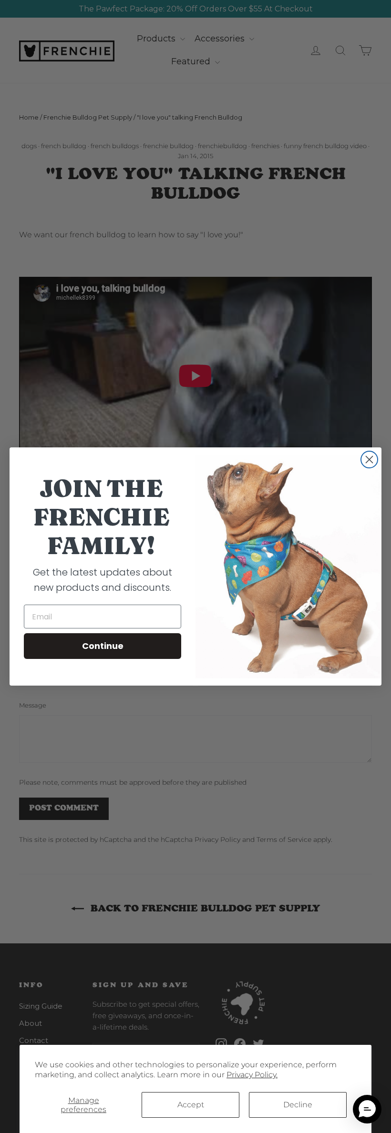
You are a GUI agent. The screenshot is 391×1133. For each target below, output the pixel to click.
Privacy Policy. (252, 1074)
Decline (297, 1104)
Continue (102, 646)
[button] (367, 1109)
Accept (190, 1104)
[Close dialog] (369, 459)
